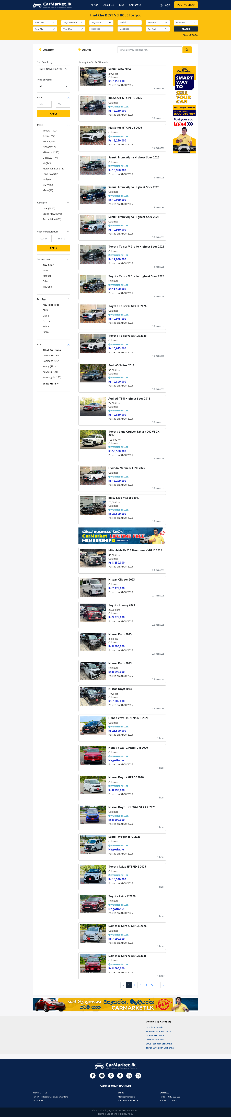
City (39, 344)
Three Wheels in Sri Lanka (160, 1047)
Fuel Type (42, 299)
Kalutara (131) (50, 371)
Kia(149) (47, 163)
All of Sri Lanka (52, 350)
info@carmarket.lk (126, 1096)
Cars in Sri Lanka (155, 1027)
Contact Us (135, 4)
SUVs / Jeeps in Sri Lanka (159, 1043)
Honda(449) (49, 141)
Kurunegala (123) (52, 377)
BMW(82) (48, 184)
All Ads (94, 4)
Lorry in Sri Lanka (155, 1039)
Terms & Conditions (107, 1113)
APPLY (53, 113)
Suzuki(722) (49, 136)
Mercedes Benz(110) (54, 168)
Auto (45, 270)
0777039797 (173, 1100)
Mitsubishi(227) (51, 152)
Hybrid (46, 326)
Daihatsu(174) (50, 157)
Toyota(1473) (50, 130)
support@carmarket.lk (128, 1100)
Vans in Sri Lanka (155, 1035)
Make (40, 124)
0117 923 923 (174, 1096)
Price (39, 97)
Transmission (44, 259)
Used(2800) (49, 208)
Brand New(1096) (52, 213)
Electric (46, 321)
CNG (45, 310)
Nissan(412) (49, 146)
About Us (108, 4)
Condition (42, 202)
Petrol (46, 331)
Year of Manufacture (48, 231)
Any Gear (48, 265)
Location (47, 50)
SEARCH (186, 29)
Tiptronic (47, 286)
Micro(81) (48, 190)
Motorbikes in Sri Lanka (158, 1031)
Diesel (46, 315)
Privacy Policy (126, 1113)
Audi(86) (47, 179)
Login (166, 4)
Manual (47, 275)
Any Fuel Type (51, 304)
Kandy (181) (49, 366)
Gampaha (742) (51, 360)
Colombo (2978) (51, 355)
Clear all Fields (190, 35)
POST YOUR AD (186, 4)
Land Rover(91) (51, 174)
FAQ (121, 4)
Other (46, 281)
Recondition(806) (52, 219)
